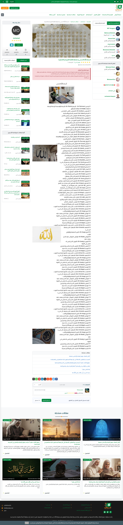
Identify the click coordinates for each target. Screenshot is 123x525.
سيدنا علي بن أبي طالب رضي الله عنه (81, 372)
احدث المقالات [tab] (23, 60)
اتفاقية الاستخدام (55, 1)
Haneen (5, 198)
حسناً (27, 522)
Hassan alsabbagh (8, 81)
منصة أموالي (117, 14)
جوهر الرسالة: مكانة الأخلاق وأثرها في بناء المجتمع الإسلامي (12, 98)
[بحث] (2, 14)
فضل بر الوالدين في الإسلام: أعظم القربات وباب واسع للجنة (75, 366)
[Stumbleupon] (48, 379)
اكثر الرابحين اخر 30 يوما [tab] (113, 23)
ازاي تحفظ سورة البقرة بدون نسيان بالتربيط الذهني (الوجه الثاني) (12, 170)
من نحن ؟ (48, 505)
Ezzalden (6, 103)
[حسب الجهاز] (7, 1)
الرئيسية (89, 21)
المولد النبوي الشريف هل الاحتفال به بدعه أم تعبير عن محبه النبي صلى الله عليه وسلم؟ (12, 193)
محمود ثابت (46, 439)
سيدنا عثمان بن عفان (15, 76)
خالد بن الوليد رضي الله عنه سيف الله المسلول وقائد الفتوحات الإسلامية (12, 65)
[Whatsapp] (36, 379)
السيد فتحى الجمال (7, 185)
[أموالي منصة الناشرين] (118, 8)
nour (5, 163)
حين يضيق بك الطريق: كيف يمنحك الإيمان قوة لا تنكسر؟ (12, 87)
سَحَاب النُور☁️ (7, 152)
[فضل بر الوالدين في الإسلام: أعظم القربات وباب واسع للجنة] (102, 469)
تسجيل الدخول (46, 400)
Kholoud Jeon (6, 141)
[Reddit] (50, 379)
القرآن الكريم (97, 14)
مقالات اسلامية (71, 14)
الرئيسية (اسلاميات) (107, 14)
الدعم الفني (87, 507)
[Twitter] (53, 379)
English (12, 1)
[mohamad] (16, 30)
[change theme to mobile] (3, 1)
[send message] (12, 45)
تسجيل (36, 400)
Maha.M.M (6, 174)
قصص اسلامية (61, 14)
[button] (33, 379)
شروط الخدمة (66, 505)
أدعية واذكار (89, 14)
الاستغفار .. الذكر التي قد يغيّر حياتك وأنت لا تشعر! (12, 148)
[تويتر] (118, 1)
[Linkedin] (42, 379)
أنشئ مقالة (52, 14)
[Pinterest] (39, 379)
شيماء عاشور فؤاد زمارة (9, 92)
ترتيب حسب (62, 384)
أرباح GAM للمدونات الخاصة (83, 510)
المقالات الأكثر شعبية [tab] (9, 60)
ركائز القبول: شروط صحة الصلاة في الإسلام (12, 120)
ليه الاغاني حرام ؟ (86, 369)
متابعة (18, 45)
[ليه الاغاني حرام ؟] (61, 469)
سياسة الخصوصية (64, 1)
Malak (44, 478)
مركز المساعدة (73, 1)
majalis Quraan (7, 70)
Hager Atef (5, 439)
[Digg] (45, 379)
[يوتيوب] (115, 1)
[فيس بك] (120, 1)
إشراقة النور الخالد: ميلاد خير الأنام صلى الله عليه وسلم (12, 181)
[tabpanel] (107, 42)
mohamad (16, 38)
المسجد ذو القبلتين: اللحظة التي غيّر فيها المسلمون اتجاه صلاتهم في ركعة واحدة (70, 359)
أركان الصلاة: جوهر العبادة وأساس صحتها (79, 356)
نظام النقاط (47, 507)
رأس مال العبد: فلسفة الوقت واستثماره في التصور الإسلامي (13, 109)
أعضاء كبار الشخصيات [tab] (100, 23)
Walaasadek (80, 390)
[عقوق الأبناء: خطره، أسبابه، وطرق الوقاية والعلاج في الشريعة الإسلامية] (21, 429)
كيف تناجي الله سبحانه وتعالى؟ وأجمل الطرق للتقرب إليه (13, 159)
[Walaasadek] (87, 390)
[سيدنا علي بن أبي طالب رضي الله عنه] (21, 469)
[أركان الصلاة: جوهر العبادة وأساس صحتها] (102, 429)
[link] (16, 40)
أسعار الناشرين (66, 507)
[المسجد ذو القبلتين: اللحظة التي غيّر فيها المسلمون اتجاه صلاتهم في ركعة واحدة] (61, 429)
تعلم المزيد (33, 523)
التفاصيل (87, 453)
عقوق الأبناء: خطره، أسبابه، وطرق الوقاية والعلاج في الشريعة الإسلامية (72, 362)
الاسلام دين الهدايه (15, 137)
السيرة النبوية (80, 14)
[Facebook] (56, 379)
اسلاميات (82, 21)
